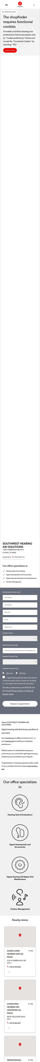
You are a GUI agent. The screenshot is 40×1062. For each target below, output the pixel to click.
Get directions (7, 557)
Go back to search (10, 12)
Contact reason (7, 633)
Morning (22, 673)
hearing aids (9, 741)
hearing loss (10, 738)
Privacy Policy (17, 691)
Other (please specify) (10, 645)
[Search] (34, 5)
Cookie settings (10, 50)
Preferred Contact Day (10, 656)
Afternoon (9, 673)
